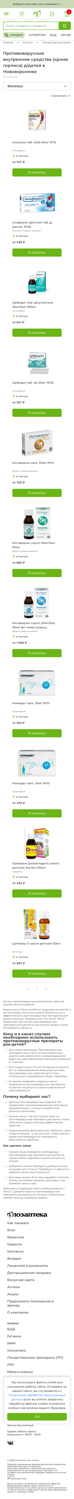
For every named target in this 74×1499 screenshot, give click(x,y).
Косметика (16, 1350)
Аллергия (37, 35)
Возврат (14, 1258)
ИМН (11, 1343)
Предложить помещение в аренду (30, 1303)
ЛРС (10, 1365)
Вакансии (15, 1237)
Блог (11, 1230)
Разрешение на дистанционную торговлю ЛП (32, 1471)
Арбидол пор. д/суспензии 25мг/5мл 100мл (32, 305)
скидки (13, 35)
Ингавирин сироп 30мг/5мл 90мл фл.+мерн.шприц (33, 625)
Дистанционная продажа (29, 1273)
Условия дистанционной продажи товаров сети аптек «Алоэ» (36, 1474)
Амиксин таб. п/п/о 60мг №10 (34, 142)
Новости (14, 1244)
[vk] (10, 1443)
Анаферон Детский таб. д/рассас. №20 (32, 225)
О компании (18, 1312)
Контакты (15, 1251)
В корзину (37, 172)
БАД (53, 35)
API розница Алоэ (17, 1479)
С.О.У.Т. (11, 1477)
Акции (12, 1294)
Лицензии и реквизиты (27, 1266)
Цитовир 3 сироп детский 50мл (36, 943)
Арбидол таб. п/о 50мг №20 (33, 383)
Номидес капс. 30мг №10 (31, 703)
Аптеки (13, 1287)
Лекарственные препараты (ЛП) (35, 1358)
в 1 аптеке (22, 155)
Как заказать (18, 1223)
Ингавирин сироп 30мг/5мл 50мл (33, 545)
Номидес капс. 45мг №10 (31, 783)
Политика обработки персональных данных (31, 1468)
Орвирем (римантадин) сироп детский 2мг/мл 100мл (35, 865)
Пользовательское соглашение (24, 1466)
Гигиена (14, 1336)
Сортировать (59, 95)
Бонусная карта (20, 1280)
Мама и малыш (20, 1372)
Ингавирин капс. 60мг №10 (33, 463)
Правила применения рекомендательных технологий (36, 1464)
